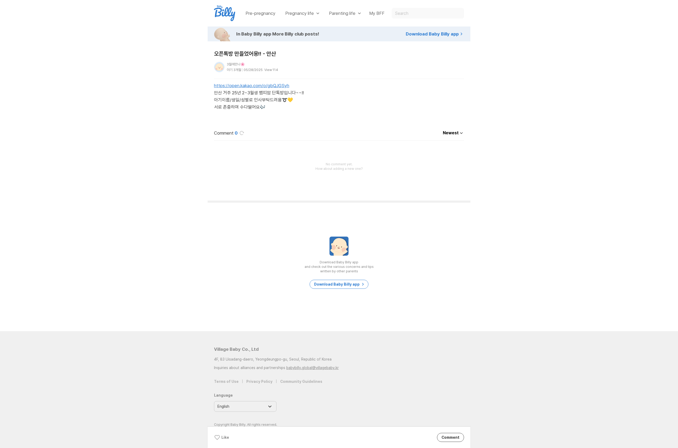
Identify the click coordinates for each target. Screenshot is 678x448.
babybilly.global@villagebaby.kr (312, 368)
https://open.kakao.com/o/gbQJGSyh (251, 85)
